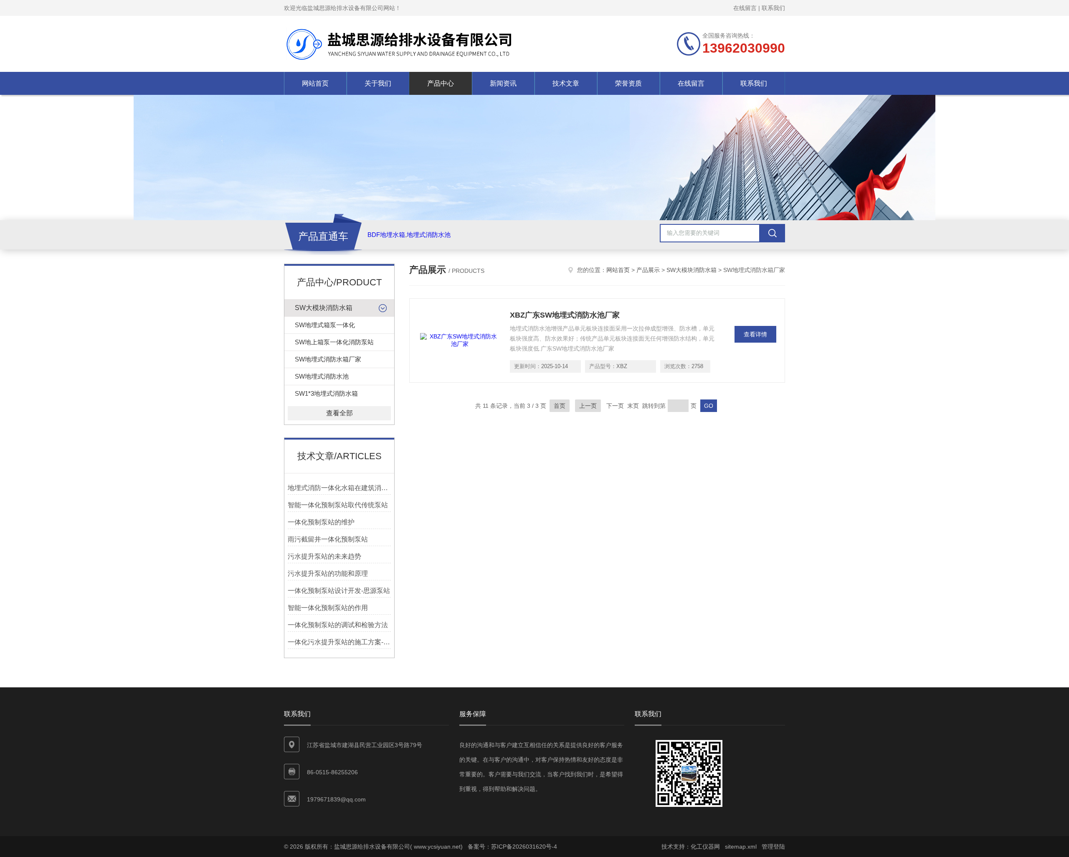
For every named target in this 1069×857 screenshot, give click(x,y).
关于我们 (378, 83)
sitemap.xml (741, 846)
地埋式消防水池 (429, 234)
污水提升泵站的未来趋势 (324, 556)
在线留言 (745, 8)
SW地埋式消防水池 (322, 376)
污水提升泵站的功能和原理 (328, 573)
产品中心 (440, 83)
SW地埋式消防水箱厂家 (328, 359)
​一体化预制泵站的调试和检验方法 (338, 624)
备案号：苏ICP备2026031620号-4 (512, 846)
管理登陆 (773, 846)
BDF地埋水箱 (386, 234)
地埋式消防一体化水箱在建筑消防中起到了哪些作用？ (339, 487)
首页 (559, 405)
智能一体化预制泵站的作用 (328, 607)
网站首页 (315, 83)
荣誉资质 (628, 83)
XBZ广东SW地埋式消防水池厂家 (565, 315)
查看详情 (755, 334)
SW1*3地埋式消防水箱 (326, 393)
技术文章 (565, 83)
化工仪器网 (705, 846)
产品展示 (648, 270)
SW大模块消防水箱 (323, 307)
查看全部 (339, 413)
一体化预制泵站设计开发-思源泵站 (339, 590)
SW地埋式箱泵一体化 (325, 324)
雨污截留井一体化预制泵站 (328, 539)
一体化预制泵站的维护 (321, 522)
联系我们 (773, 8)
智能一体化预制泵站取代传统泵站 (338, 505)
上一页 (588, 405)
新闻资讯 (503, 83)
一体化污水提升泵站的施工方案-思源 (339, 642)
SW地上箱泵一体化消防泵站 (334, 342)
